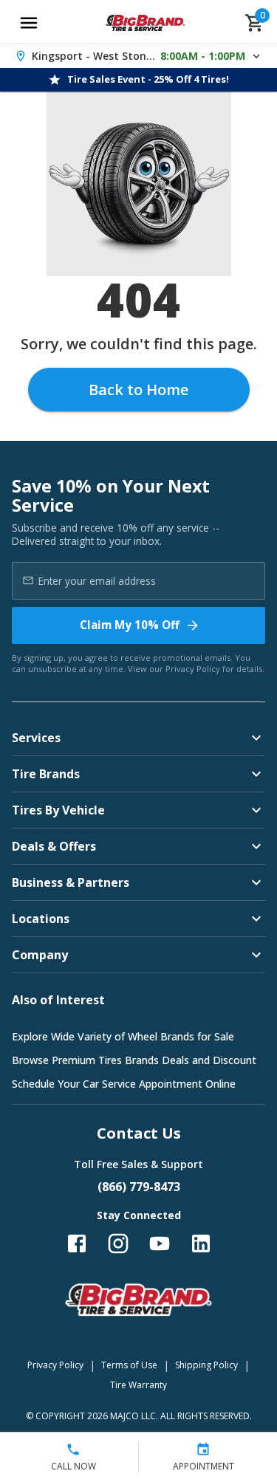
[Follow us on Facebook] (77, 1243)
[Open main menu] (29, 23)
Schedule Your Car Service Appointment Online (124, 1084)
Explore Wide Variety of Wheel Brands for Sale (123, 1036)
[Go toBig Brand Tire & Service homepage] (145, 23)
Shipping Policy (206, 1365)
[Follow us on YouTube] (159, 1243)
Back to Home (138, 389)
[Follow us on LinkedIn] (201, 1243)
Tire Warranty (138, 1385)
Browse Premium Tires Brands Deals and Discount (134, 1060)
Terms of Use (129, 1365)
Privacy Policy (192, 668)
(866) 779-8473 (139, 1187)
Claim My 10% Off (129, 624)
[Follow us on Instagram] (118, 1243)
